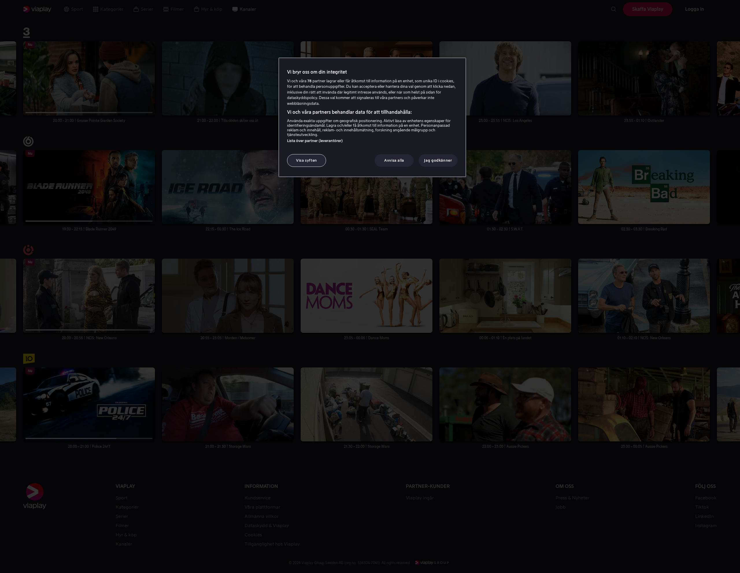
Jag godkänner (438, 160)
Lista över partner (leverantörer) (315, 141)
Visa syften (306, 160)
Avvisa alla (394, 160)
